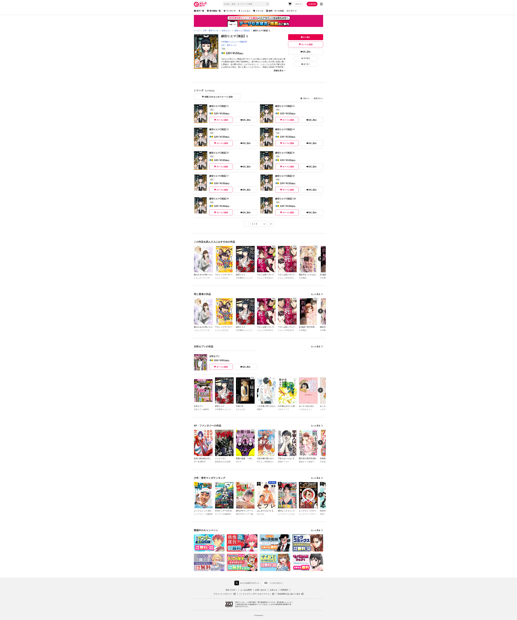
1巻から (306, 98)
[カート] (290, 4)
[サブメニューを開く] (321, 4)
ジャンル (259, 11)
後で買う (306, 64)
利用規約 (284, 590)
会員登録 (312, 4)
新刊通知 (306, 58)
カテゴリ (290, 11)
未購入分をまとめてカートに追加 (218, 97)
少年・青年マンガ (228, 45)
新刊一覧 (200, 11)
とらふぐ (234, 42)
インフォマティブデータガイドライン (255, 594)
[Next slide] (320, 258)
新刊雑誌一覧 (215, 11)
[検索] (267, 4)
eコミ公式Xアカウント (247, 583)
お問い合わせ (260, 590)
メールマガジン (276, 583)
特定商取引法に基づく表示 (290, 594)
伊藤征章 (243, 42)
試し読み (307, 52)
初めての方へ (231, 590)
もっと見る (315, 294)
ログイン (299, 4)
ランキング (231, 11)
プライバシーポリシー (225, 594)
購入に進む (305, 37)
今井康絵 (225, 42)
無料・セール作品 (276, 11)
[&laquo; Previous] (246, 224)
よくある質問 (246, 590)
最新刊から (318, 98)
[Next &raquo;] (271, 224)
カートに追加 (307, 44)
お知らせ (273, 590)
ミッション (245, 11)
